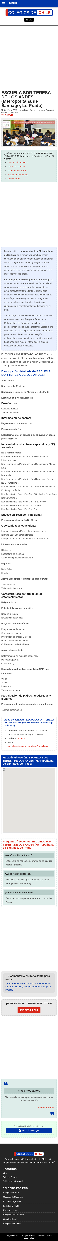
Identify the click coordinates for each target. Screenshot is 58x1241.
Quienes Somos (10, 1177)
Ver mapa (5, 115)
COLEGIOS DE (29, 12)
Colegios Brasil (9, 1219)
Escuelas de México (12, 1210)
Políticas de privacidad (13, 1181)
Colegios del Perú (11, 1192)
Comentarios (14, 179)
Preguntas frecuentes (18, 174)
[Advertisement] (29, 57)
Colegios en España (12, 1223)
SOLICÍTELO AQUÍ (30, 1131)
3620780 (22, 738)
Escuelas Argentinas (12, 1201)
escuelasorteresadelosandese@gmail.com (28, 746)
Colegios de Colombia (13, 1197)
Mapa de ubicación (17, 170)
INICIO (29, 20)
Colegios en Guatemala (13, 1215)
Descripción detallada (18, 162)
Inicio (5, 1173)
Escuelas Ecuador (11, 1206)
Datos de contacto (16, 166)
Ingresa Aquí (29, 1010)
